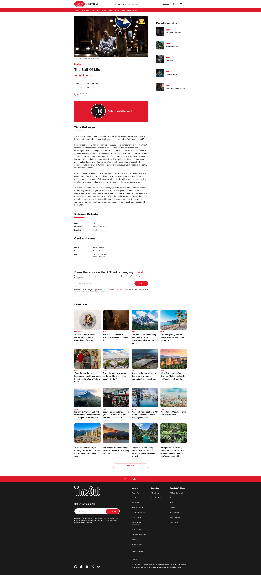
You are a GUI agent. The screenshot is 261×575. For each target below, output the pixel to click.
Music (123, 10)
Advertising (155, 493)
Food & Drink (95, 10)
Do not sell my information (136, 524)
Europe (172, 508)
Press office (135, 493)
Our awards (135, 503)
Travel (104, 10)
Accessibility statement (139, 535)
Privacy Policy (119, 289)
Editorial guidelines (138, 513)
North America (175, 513)
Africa (172, 498)
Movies (117, 10)
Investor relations (137, 498)
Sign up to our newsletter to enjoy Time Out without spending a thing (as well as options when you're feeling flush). (108, 277)
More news (130, 466)
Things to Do (85, 10)
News (77, 10)
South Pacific (174, 522)
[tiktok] (81, 566)
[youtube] (98, 566)
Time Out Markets (135, 4)
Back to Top (132, 479)
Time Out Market (132, 10)
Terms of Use (108, 289)
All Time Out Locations (177, 493)
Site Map (134, 560)
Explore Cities (120, 4)
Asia (171, 503)
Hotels (110, 10)
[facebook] (87, 566)
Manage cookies (137, 552)
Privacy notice (136, 517)
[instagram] (75, 566)
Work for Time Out (138, 508)
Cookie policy (136, 530)
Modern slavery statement (137, 546)
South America (175, 517)
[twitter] (92, 566)
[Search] (174, 4)
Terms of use (136, 540)
